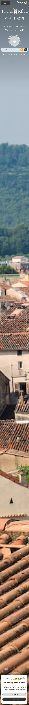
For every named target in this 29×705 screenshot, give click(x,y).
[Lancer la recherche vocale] (14, 40)
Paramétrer (14, 694)
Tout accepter (14, 699)
